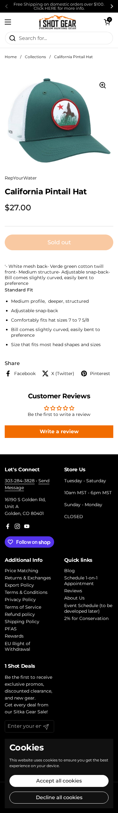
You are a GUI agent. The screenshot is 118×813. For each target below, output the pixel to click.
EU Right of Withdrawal (17, 646)
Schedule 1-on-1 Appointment (81, 580)
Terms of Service (23, 607)
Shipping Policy (22, 621)
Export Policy (19, 585)
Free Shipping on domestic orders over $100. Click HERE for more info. (59, 6)
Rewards (14, 636)
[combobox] (59, 38)
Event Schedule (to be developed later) (88, 608)
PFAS (11, 629)
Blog (69, 570)
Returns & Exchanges (28, 578)
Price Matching (21, 570)
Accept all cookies (59, 781)
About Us (74, 598)
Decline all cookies (59, 797)
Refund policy (20, 614)
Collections (35, 56)
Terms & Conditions (26, 592)
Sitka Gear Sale (30, 712)
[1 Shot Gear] (57, 22)
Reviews (73, 591)
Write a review (59, 431)
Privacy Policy (20, 599)
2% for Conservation (86, 618)
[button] (107, 22)
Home (11, 56)
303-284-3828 (20, 481)
